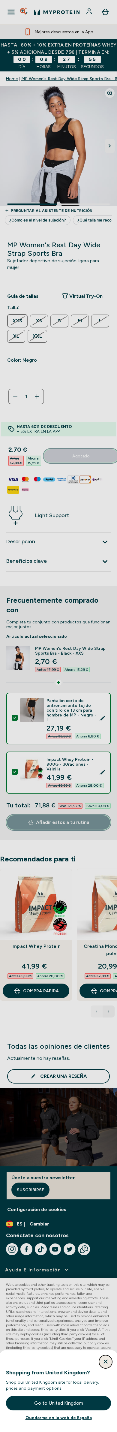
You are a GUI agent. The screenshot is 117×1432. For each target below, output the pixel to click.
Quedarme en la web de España (59, 1417)
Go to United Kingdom (58, 1403)
